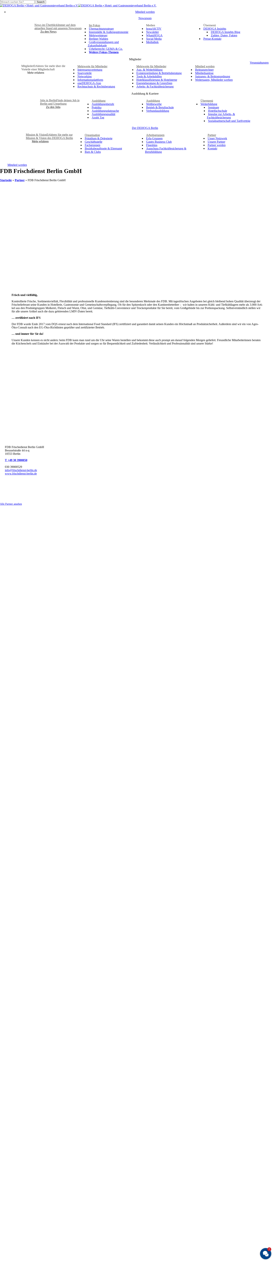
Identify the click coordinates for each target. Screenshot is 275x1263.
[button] (48, 31)
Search (41, 2)
